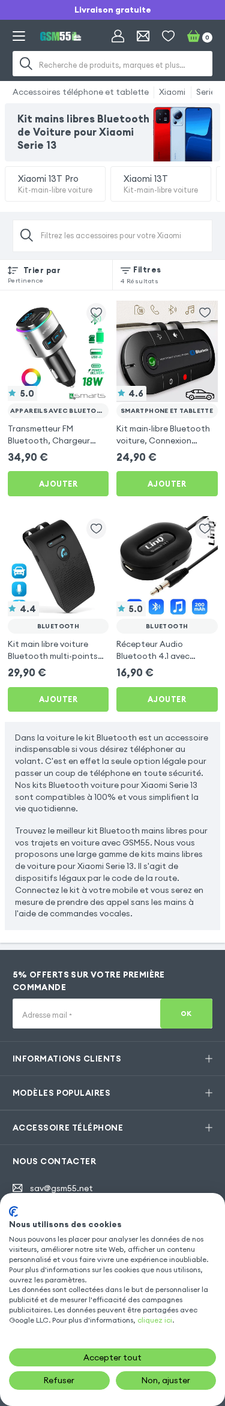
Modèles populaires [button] (61, 1092)
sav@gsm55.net (61, 1188)
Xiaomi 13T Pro (55, 183)
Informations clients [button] (67, 1058)
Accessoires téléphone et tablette (81, 91)
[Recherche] (26, 63)
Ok (186, 1013)
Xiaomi (172, 91)
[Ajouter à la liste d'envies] (96, 313)
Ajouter (58, 483)
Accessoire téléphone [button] (68, 1127)
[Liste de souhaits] (168, 36)
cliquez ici (154, 1319)
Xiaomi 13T (161, 183)
